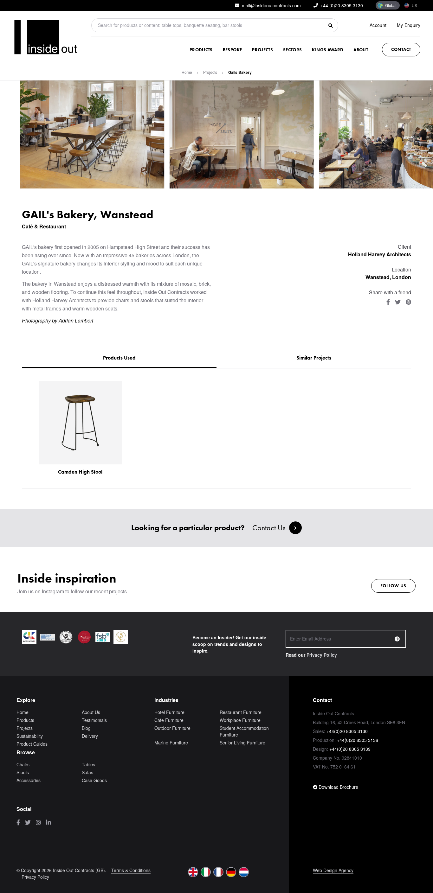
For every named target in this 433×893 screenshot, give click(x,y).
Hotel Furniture (169, 712)
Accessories (28, 780)
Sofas (87, 772)
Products (201, 50)
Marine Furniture (171, 742)
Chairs (22, 764)
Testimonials (94, 720)
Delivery (90, 736)
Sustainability (29, 736)
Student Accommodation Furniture (244, 731)
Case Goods (94, 780)
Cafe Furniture (169, 720)
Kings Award (327, 50)
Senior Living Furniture (242, 742)
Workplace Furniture (240, 720)
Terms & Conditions (131, 870)
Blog (86, 728)
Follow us (393, 586)
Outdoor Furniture (172, 728)
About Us (91, 712)
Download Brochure (337, 787)
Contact (401, 49)
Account (378, 25)
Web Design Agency (333, 870)
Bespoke (232, 50)
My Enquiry (409, 25)
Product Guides (32, 744)
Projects (262, 50)
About (360, 50)
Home (187, 72)
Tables (88, 764)
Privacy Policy (322, 655)
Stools (22, 772)
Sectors (292, 50)
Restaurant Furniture (241, 712)
